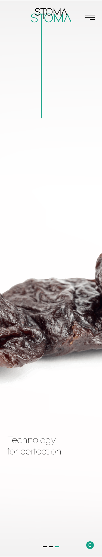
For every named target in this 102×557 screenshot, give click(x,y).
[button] (45, 546)
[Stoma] (51, 13)
